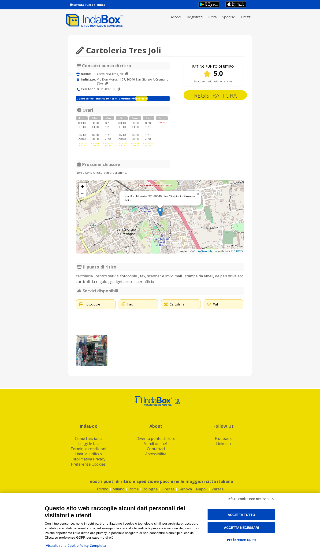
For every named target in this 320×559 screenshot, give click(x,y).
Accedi (176, 17)
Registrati (195, 17)
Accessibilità (155, 453)
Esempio (141, 98)
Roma (134, 489)
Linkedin (223, 443)
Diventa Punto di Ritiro (89, 5)
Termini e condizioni (88, 448)
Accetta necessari (241, 528)
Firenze (168, 489)
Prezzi (246, 17)
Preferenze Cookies (88, 464)
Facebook (223, 438)
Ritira (212, 17)
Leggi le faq (88, 443)
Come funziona (88, 438)
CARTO (238, 251)
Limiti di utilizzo (88, 453)
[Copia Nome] (126, 73)
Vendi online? (155, 443)
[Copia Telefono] (119, 89)
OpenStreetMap (203, 251)
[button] (160, 212)
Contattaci (156, 448)
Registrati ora (215, 95)
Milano (118, 489)
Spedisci (228, 17)
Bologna (150, 489)
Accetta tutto (241, 515)
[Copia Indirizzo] (106, 83)
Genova (185, 489)
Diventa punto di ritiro (155, 438)
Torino (102, 489)
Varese (218, 489)
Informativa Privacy (88, 459)
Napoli (202, 489)
